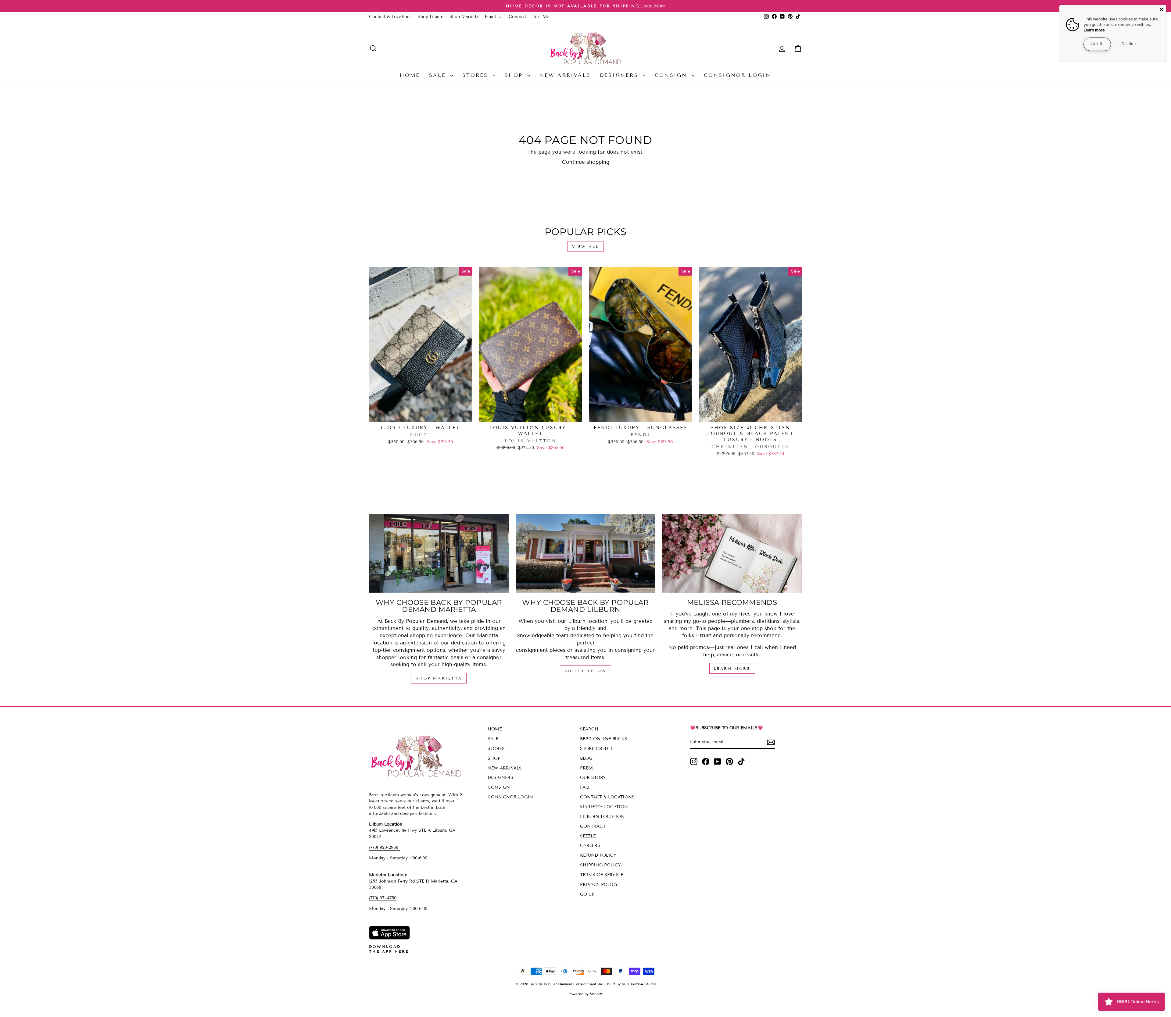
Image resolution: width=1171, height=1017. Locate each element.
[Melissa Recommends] (732, 553)
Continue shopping (585, 162)
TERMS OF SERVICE (601, 874)
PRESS (587, 768)
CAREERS (590, 845)
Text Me (541, 16)
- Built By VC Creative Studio (630, 984)
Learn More (732, 668)
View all (585, 246)
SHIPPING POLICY (600, 865)
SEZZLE (588, 836)
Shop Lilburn (430, 16)
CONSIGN (672, 75)
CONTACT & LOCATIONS (607, 797)
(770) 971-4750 (382, 898)
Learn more (1094, 30)
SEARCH (589, 729)
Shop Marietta (464, 16)
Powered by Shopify (585, 993)
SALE (439, 75)
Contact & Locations (390, 16)
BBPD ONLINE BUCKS (603, 738)
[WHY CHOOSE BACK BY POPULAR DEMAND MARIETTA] (439, 553)
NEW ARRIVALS (565, 75)
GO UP (587, 894)
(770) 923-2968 (384, 847)
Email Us (494, 16)
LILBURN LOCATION (602, 816)
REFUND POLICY (598, 855)
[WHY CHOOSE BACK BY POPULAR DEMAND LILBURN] (586, 553)
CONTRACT (593, 826)
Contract (518, 16)
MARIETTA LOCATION (604, 806)
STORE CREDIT (596, 748)
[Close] (1161, 9)
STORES (476, 75)
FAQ (584, 787)
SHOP (515, 75)
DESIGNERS (620, 75)
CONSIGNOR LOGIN (737, 75)
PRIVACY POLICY (599, 884)
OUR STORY (593, 777)
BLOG (586, 758)
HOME (410, 75)
